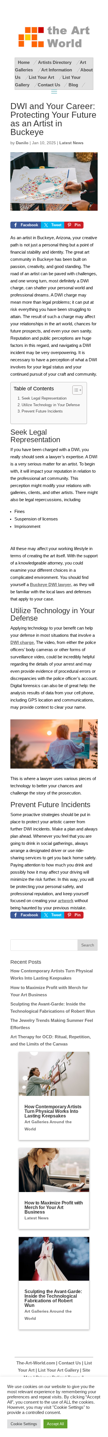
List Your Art (42, 77)
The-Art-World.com (35, 1363)
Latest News (71, 142)
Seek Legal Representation (44, 398)
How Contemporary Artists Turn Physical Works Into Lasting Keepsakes (52, 1111)
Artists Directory (55, 62)
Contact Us (49, 85)
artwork (65, 900)
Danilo (22, 142)
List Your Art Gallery (58, 1370)
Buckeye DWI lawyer (50, 584)
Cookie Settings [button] (24, 1424)
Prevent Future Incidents (43, 411)
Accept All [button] (55, 1424)
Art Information (57, 70)
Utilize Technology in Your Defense (51, 405)
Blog (73, 85)
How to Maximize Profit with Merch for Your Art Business (53, 1207)
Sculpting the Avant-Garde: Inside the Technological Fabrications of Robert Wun (53, 1298)
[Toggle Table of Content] (74, 390)
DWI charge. (22, 642)
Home (24, 62)
